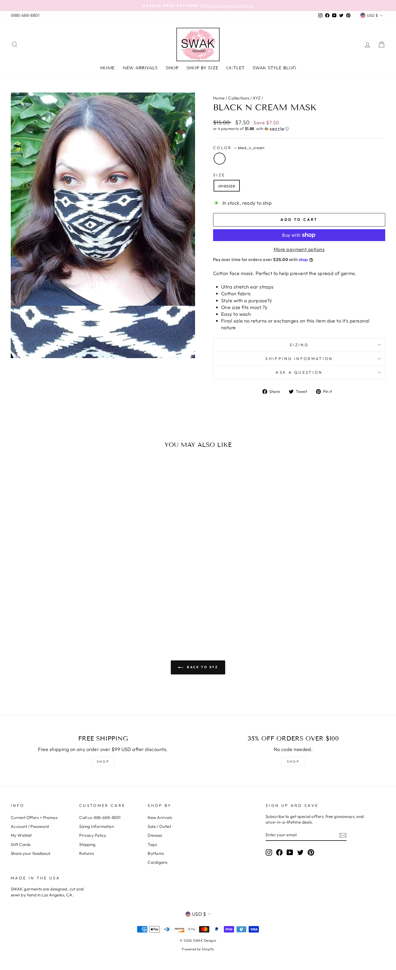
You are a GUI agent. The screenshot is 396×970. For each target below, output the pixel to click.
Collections (238, 98)
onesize (226, 186)
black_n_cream (219, 158)
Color (238, 147)
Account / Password (30, 826)
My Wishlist (21, 835)
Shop (172, 67)
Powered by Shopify (198, 949)
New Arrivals (140, 67)
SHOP (103, 761)
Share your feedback (31, 853)
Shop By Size (202, 67)
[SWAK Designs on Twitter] (300, 852)
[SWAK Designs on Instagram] (269, 852)
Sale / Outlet (159, 826)
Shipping (87, 844)
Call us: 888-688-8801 (99, 817)
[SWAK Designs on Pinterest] (311, 852)
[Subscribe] (342, 835)
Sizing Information (96, 826)
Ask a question (299, 372)
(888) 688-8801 (25, 15)
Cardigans (157, 862)
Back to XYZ (201, 667)
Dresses (155, 835)
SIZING (299, 344)
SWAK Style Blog (274, 67)
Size (219, 175)
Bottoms (156, 853)
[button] (299, 128)
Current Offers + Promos (34, 817)
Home (107, 67)
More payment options (299, 249)
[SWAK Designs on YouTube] (290, 852)
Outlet (235, 67)
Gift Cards (21, 844)
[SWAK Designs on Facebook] (279, 852)
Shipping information (299, 358)
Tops (152, 844)
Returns (86, 853)
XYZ (256, 98)
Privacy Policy (92, 835)
